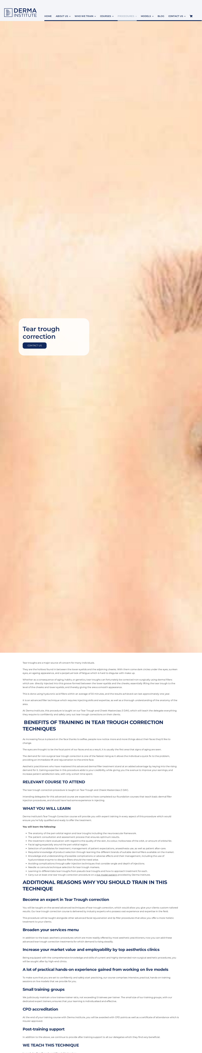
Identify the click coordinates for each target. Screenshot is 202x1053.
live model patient (106, 875)
